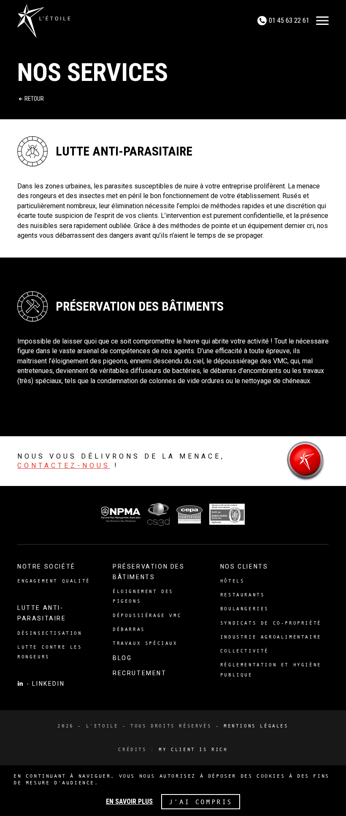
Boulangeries (244, 608)
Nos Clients (244, 566)
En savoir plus (129, 801)
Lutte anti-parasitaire (41, 613)
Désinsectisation (49, 633)
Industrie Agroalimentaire (271, 636)
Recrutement (140, 673)
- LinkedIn (44, 683)
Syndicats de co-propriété (271, 622)
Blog (122, 658)
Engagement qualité (53, 580)
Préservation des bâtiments (149, 571)
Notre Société (46, 566)
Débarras (129, 629)
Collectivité (244, 650)
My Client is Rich (193, 749)
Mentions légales (256, 725)
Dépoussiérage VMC (147, 615)
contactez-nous (63, 466)
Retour (34, 99)
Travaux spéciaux (145, 643)
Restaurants (242, 594)
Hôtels (232, 580)
